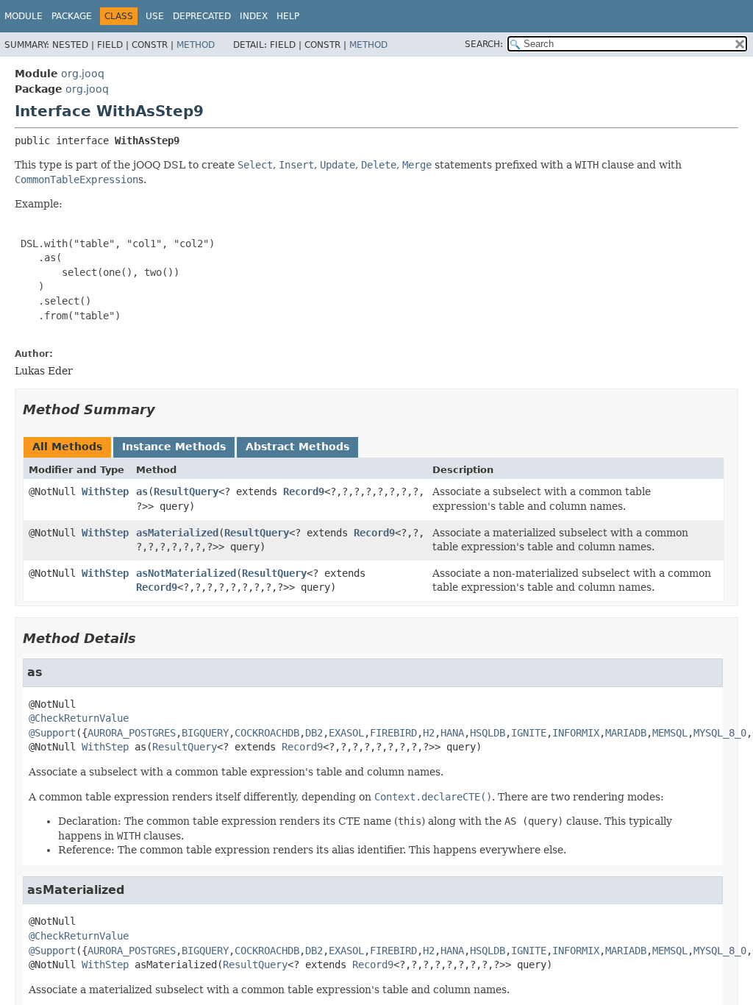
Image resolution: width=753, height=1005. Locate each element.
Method (195, 45)
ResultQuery (186, 491)
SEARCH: (484, 44)
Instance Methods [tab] (174, 446)
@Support (52, 733)
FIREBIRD (393, 733)
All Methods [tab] (67, 446)
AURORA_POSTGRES (132, 733)
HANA (452, 733)
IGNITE (528, 733)
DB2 (314, 733)
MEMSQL (670, 733)
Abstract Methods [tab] (297, 446)
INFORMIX (575, 733)
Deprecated (202, 16)
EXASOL (346, 733)
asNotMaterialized (186, 573)
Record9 (303, 491)
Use (155, 16)
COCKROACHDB (267, 733)
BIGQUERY (205, 733)
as (142, 491)
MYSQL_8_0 (719, 733)
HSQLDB (487, 733)
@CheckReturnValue (79, 718)
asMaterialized (177, 533)
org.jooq (82, 73)
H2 (429, 733)
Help (287, 16)
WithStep (105, 491)
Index (254, 16)
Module (23, 16)
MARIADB (625, 733)
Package (71, 16)
